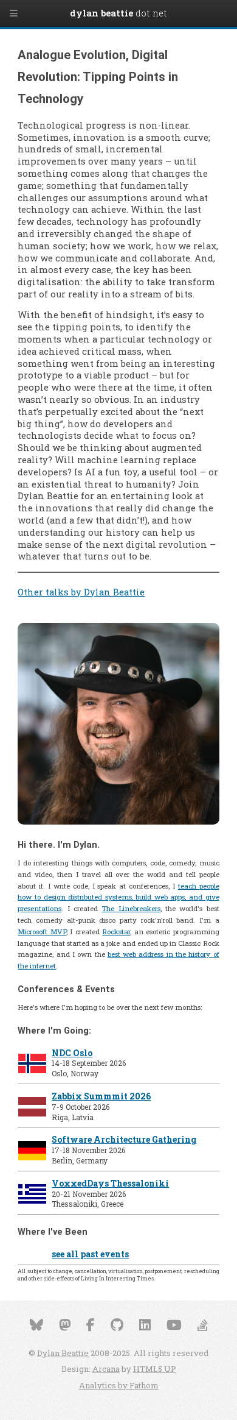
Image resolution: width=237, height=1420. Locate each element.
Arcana (106, 1368)
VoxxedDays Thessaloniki (110, 1183)
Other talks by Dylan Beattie (81, 592)
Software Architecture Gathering (124, 1139)
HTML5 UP (154, 1368)
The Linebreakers (130, 908)
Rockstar (116, 931)
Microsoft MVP (42, 931)
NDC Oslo (72, 1053)
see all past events (90, 1254)
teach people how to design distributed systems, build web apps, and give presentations (118, 897)
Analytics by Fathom (119, 1385)
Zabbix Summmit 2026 (101, 1096)
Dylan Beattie (63, 1352)
